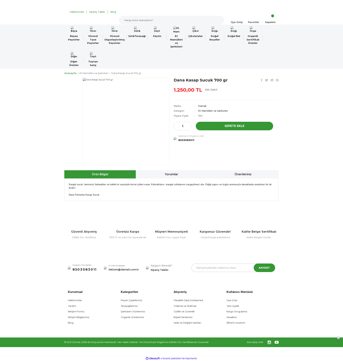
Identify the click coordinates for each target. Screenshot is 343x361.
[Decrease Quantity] (176, 126)
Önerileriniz (243, 174)
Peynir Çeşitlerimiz (131, 300)
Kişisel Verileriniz (183, 317)
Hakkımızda (77, 11)
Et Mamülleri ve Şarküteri (213, 110)
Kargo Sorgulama (237, 311)
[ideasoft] (153, 358)
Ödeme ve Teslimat (185, 305)
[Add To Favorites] (278, 126)
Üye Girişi (232, 300)
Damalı (202, 105)
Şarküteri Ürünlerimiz (133, 311)
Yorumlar (171, 174)
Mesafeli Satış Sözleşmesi (188, 300)
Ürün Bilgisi (100, 174)
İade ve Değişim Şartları (187, 322)
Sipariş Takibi (97, 11)
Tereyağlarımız (129, 305)
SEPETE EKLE (234, 126)
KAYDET (264, 267)
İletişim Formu (76, 311)
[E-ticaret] (171, 358)
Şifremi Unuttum (236, 322)
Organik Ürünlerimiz (132, 317)
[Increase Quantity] (188, 126)
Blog (113, 11)
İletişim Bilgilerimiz (78, 317)
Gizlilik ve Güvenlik (184, 311)
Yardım (72, 305)
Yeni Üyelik (233, 305)
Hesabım (232, 317)
